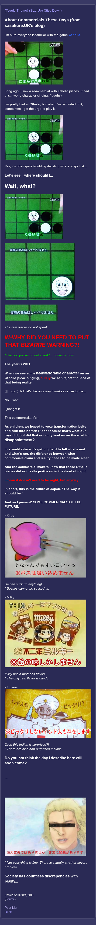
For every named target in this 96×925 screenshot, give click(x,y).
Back (8, 912)
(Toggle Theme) (16, 10)
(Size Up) (36, 10)
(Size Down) (53, 10)
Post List (11, 907)
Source (10, 899)
